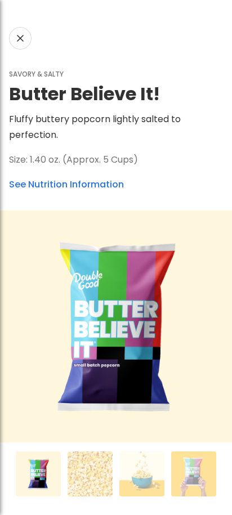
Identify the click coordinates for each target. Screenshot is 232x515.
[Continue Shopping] (20, 38)
